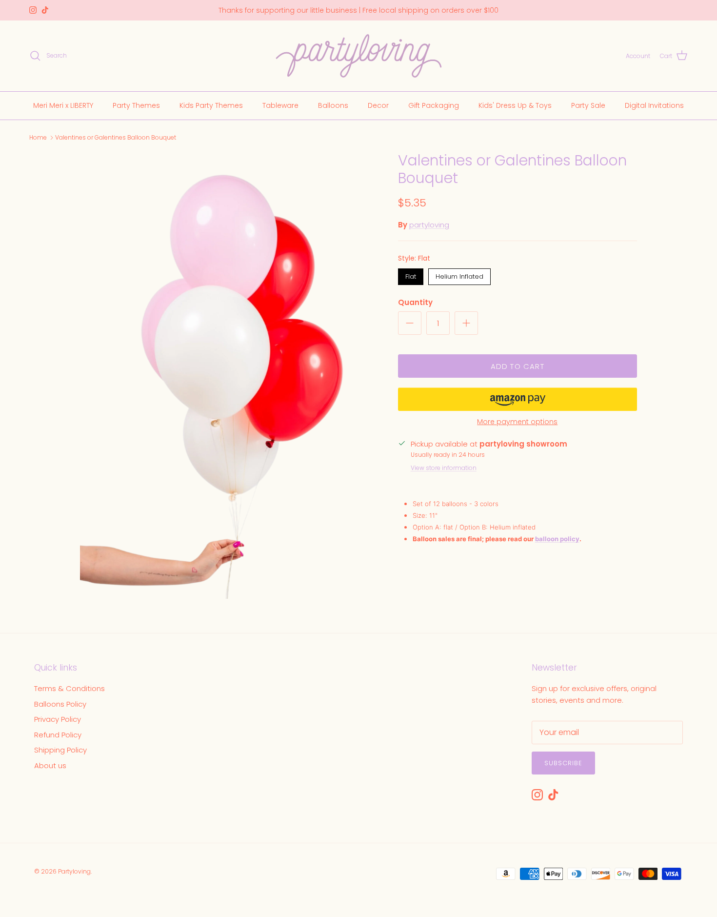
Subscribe (563, 763)
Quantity (415, 302)
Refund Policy (57, 735)
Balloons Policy (60, 704)
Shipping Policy (60, 750)
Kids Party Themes (211, 105)
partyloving (429, 225)
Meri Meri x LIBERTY (63, 105)
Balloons (333, 105)
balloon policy (557, 539)
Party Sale (588, 105)
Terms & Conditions (69, 688)
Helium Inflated (459, 274)
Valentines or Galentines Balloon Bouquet (115, 137)
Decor (378, 105)
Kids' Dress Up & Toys (515, 105)
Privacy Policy (57, 719)
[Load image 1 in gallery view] (228, 375)
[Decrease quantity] (409, 323)
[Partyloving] (358, 56)
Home (38, 137)
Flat (410, 274)
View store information (444, 468)
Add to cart (517, 366)
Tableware (280, 105)
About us (50, 765)
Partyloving (74, 871)
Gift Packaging (433, 105)
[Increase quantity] (466, 323)
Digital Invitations (654, 105)
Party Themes (136, 105)
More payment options (517, 422)
